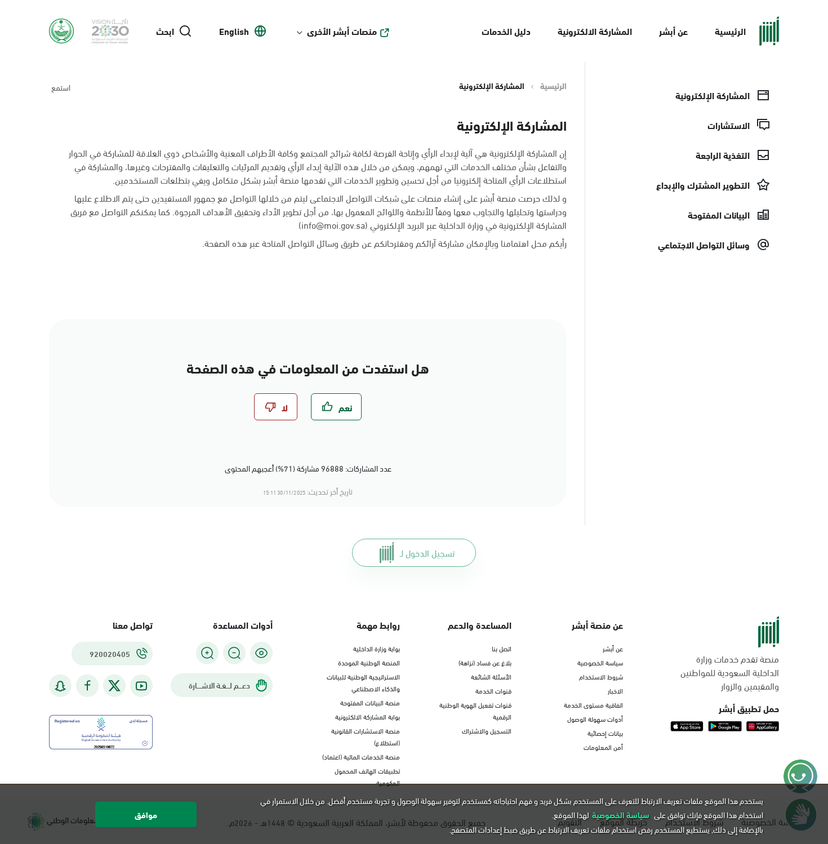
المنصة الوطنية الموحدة (369, 662)
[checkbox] (336, 406)
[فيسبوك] (87, 686)
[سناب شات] (60, 686)
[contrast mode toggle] (261, 653)
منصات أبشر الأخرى (342, 31)
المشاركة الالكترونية (595, 31)
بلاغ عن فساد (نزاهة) (484, 662)
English (234, 31)
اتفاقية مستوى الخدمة (593, 704)
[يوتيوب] (141, 686)
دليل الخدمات (506, 31)
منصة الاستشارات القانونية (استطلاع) (365, 736)
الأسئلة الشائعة (491, 676)
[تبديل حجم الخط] (234, 653)
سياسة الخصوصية (600, 662)
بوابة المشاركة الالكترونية (367, 716)
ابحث (165, 31)
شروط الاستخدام (601, 676)
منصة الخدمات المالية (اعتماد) (361, 756)
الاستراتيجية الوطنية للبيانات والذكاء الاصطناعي (363, 682)
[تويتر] (114, 685)
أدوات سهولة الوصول (595, 718)
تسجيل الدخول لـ (427, 552)
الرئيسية (730, 31)
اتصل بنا (501, 648)
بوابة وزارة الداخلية (376, 648)
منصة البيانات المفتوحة (370, 702)
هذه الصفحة (225, 242)
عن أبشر (673, 31)
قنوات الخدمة (493, 690)
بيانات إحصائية (605, 732)
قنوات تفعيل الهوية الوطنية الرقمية (475, 710)
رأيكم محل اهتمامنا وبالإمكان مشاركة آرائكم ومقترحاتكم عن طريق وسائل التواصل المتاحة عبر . (384, 243)
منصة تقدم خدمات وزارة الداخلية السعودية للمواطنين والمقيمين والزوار (729, 672)
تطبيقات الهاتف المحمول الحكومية (367, 776)
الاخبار (615, 690)
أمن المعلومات (603, 746)
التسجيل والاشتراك (486, 730)
